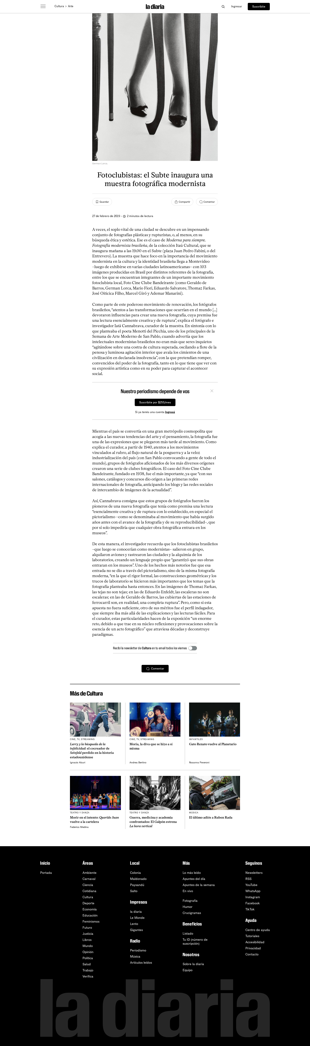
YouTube (251, 885)
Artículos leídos (141, 963)
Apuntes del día (194, 879)
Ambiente (90, 873)
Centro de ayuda (257, 930)
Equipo (187, 970)
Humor (187, 907)
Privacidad (253, 948)
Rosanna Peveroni (199, 762)
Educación (90, 915)
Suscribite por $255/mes (155, 402)
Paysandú (137, 885)
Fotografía (190, 901)
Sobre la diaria (193, 964)
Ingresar (236, 6)
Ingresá (170, 412)
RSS (248, 879)
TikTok (250, 909)
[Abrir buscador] (223, 6)
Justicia (88, 934)
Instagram (252, 897)
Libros (87, 940)
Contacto (252, 954)
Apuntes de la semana (199, 885)
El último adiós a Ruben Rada (210, 817)
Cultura (59, 6)
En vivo (188, 891)
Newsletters (253, 873)
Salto (133, 891)
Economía (90, 909)
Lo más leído (192, 873)
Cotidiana (89, 891)
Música (135, 956)
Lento (134, 924)
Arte (70, 6)
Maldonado (138, 879)
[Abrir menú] (43, 6)
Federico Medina (79, 827)
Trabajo (88, 970)
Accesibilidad (254, 942)
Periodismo (138, 950)
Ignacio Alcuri (77, 762)
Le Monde (137, 918)
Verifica (88, 976)
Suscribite (258, 6)
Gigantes (136, 930)
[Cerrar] (212, 391)
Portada (46, 873)
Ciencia (88, 885)
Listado (188, 934)
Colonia (135, 873)
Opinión (88, 952)
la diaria (136, 912)
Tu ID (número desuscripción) (195, 942)
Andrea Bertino (138, 762)
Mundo (88, 946)
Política (88, 958)
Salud (87, 964)
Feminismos (91, 922)
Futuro (87, 928)
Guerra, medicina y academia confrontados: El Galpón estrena (153, 822)
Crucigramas (192, 913)
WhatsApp (252, 891)
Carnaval (89, 879)
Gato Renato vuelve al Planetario (212, 744)
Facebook (252, 903)
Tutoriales (252, 936)
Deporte (88, 903)
